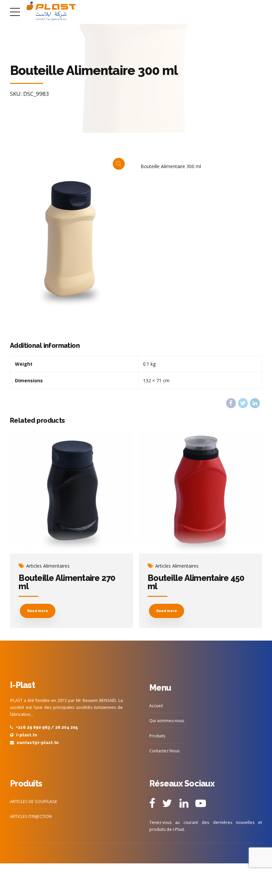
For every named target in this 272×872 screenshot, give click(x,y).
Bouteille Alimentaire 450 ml (196, 582)
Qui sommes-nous (166, 720)
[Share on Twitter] (243, 403)
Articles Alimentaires (48, 566)
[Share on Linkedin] (255, 403)
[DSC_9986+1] (71, 492)
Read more (37, 611)
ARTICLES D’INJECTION (31, 816)
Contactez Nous (164, 751)
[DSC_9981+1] (200, 492)
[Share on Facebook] (231, 403)
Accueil (156, 706)
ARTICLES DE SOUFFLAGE (33, 801)
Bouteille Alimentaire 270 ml (67, 582)
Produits (157, 736)
